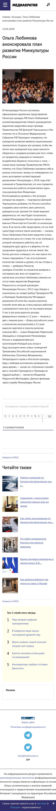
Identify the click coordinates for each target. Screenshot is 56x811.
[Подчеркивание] (13, 416)
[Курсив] (9, 416)
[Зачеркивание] (16, 416)
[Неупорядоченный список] (24, 416)
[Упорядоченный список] (20, 416)
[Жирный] (5, 416)
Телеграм (15, 807)
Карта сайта (28, 722)
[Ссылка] (35, 416)
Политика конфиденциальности (28, 727)
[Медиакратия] (24, 5)
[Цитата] (28, 416)
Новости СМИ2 (10, 457)
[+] (42, 416)
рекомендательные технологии (17, 777)
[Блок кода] (31, 416)
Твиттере (42, 803)
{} (39, 416)
